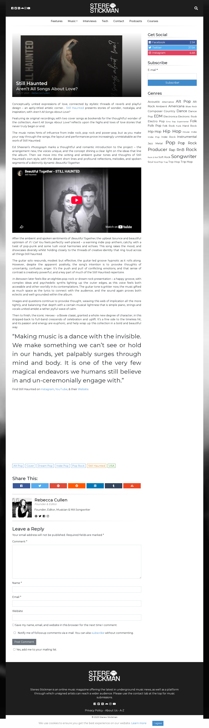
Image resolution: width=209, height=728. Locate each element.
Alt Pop (183, 101)
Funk (178, 126)
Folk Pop (154, 125)
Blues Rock (191, 106)
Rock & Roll (153, 157)
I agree (158, 723)
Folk (193, 121)
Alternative (168, 102)
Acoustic (154, 101)
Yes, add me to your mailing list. (36, 649)
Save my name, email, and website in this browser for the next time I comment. (66, 625)
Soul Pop (158, 162)
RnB (180, 149)
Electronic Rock (187, 116)
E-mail (153, 69)
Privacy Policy (94, 710)
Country (169, 111)
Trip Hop (187, 161)
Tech (105, 21)
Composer (155, 111)
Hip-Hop (154, 131)
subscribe (98, 632)
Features (57, 21)
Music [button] (72, 21)
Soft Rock (164, 157)
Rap (172, 150)
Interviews (89, 21)
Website (83, 389)
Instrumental (187, 137)
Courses (152, 21)
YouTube (61, 389)
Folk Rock (168, 125)
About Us (111, 710)
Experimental (183, 122)
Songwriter (184, 156)
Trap (166, 162)
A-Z (122, 710)
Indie (194, 132)
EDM (158, 116)
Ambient (161, 106)
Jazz (150, 143)
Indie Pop (154, 137)
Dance (182, 111)
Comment (19, 541)
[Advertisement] (172, 218)
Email (16, 597)
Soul (150, 161)
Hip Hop (172, 131)
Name (17, 583)
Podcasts (135, 21)
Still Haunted (75, 108)
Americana (176, 106)
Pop (170, 142)
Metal (159, 143)
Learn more (138, 723)
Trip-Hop (174, 161)
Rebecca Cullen (40, 93)
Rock (191, 149)
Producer (157, 149)
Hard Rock (189, 125)
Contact (118, 21)
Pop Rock (187, 143)
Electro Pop (156, 121)
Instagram (47, 389)
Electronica (170, 116)
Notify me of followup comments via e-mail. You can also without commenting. (75, 632)
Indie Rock (168, 136)
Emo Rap (171, 121)
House (186, 132)
